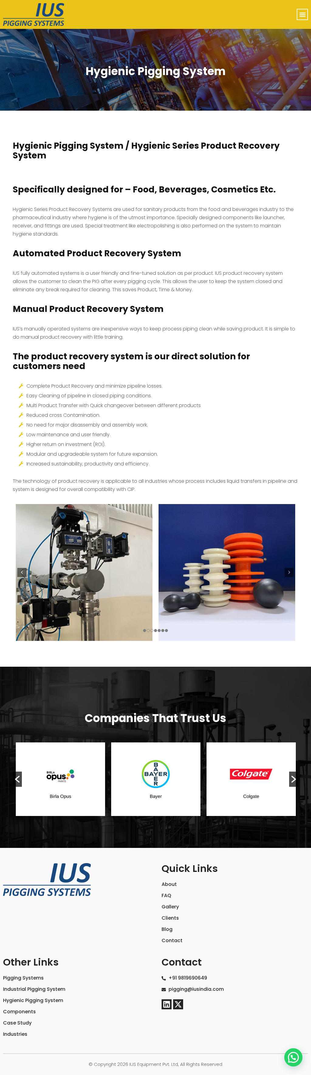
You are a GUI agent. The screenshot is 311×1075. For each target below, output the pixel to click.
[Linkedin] (167, 1004)
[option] (60, 779)
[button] (302, 14)
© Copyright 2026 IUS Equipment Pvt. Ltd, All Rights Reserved (155, 1064)
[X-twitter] (178, 1004)
